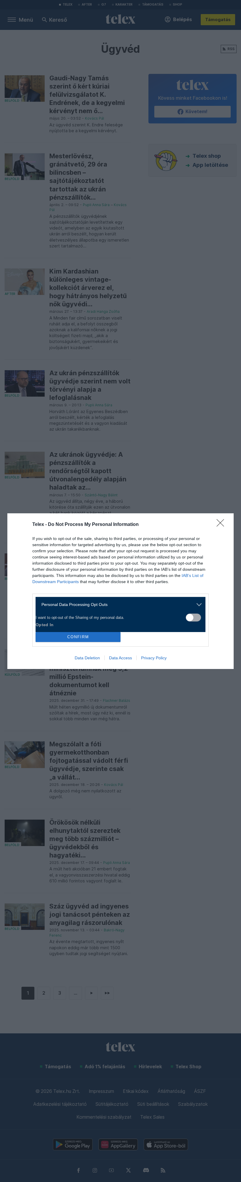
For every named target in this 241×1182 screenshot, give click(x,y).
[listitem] (118, 605)
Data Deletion (87, 657)
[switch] (193, 617)
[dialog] (120, 591)
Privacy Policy (154, 657)
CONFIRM (78, 637)
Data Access (120, 657)
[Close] (222, 524)
